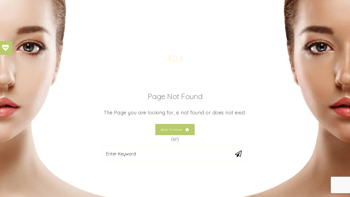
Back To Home (172, 130)
